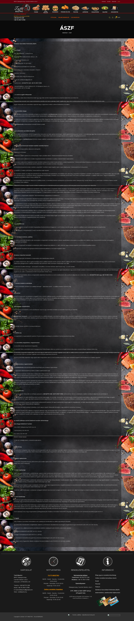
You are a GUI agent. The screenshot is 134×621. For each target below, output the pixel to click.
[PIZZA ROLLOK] (45, 8)
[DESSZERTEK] (114, 8)
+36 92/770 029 (19, 18)
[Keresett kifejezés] (109, 17)
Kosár (97, 581)
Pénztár (97, 584)
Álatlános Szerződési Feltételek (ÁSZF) (107, 589)
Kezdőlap (65, 32)
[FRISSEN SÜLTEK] (65, 8)
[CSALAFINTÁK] (95, 8)
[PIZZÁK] (36, 8)
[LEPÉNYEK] (85, 8)
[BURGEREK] (55, 8)
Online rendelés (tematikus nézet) (105, 578)
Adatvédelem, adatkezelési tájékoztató (107, 592)
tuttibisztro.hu (22, 592)
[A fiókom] (112, 17)
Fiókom (97, 586)
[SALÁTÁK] (105, 8)
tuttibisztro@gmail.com (26, 79)
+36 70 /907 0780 (19, 20)
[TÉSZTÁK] (75, 8)
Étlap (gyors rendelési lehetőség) (105, 575)
